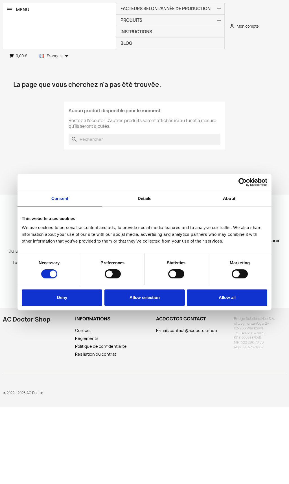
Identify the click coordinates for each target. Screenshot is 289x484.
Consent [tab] (59, 198)
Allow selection (145, 297)
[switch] (113, 273)
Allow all (227, 297)
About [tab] (229, 198)
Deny (62, 297)
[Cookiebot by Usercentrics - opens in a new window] (242, 182)
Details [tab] (145, 198)
